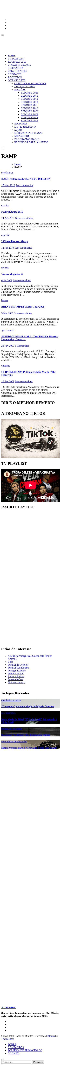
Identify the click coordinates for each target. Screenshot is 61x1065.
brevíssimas (7, 172)
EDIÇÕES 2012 (29, 102)
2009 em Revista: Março (14, 241)
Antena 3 (12, 658)
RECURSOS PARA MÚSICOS (31, 142)
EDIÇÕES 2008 (29, 114)
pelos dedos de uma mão (14, 741)
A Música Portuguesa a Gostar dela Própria (30, 656)
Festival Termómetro (18, 667)
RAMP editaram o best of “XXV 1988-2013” (25, 179)
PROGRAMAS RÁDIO (27, 139)
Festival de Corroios (18, 664)
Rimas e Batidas (16, 676)
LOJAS (18, 130)
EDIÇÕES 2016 (29, 117)
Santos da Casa (15, 679)
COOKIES (13, 1053)
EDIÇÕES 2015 (29, 120)
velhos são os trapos (11, 728)
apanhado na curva (11, 700)
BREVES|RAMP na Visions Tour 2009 (22, 306)
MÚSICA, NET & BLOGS (28, 133)
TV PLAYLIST (16, 58)
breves (4, 300)
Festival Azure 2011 (12, 211)
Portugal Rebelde (17, 670)
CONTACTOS (16, 1047)
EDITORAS (20, 123)
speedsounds (7, 330)
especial (5, 235)
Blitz (10, 661)
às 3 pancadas (8, 712)
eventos (5, 205)
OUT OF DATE (16, 80)
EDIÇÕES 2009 (29, 111)
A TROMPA (12, 5)
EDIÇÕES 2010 (29, 108)
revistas (5, 267)
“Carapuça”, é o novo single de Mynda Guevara (27, 706)
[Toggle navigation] (2, 35)
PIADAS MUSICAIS (19, 65)
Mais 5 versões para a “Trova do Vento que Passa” (29, 747)
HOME (11, 55)
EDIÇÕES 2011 (29, 105)
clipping (5, 365)
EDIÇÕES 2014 (29, 95)
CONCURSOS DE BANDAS (30, 83)
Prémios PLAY (16, 673)
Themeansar (7, 1038)
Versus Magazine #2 (12, 274)
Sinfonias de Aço (16, 682)
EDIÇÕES (20, 89)
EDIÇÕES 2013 (29, 99)
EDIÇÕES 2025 (29, 92)
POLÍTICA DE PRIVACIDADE (25, 1050)
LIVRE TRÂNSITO (25, 126)
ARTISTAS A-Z (17, 61)
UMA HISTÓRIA (17, 71)
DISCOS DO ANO (24, 86)
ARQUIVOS (15, 77)
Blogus (51, 1036)
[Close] (2, 1059)
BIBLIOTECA (15, 68)
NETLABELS (21, 136)
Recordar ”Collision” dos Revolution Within (25, 735)
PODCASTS (14, 74)
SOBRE (12, 1044)
